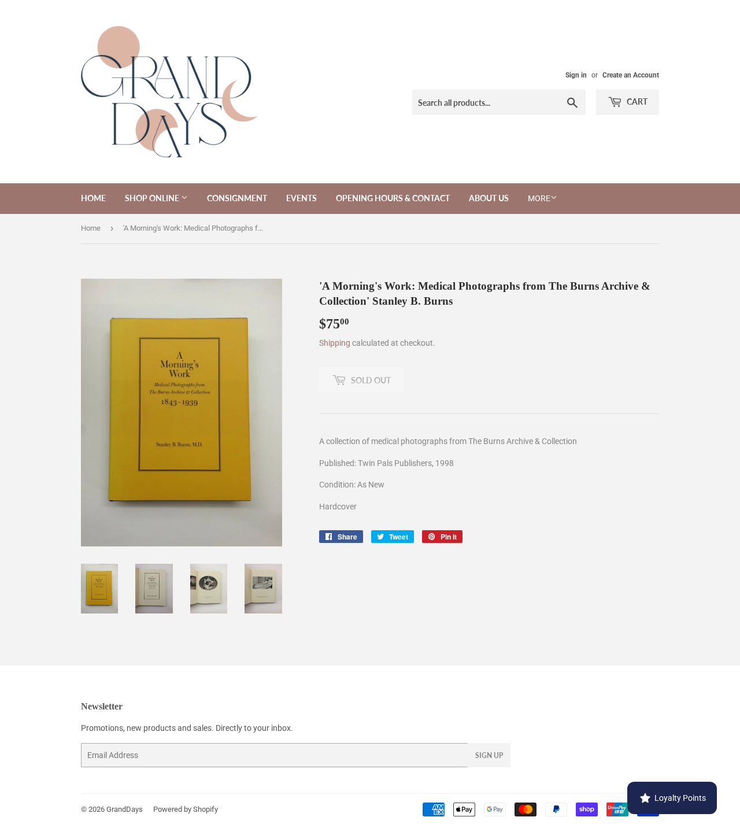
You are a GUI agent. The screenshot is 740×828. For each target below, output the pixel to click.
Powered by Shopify (185, 809)
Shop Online (153, 198)
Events (301, 198)
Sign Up (489, 755)
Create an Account (630, 75)
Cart (636, 101)
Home (93, 198)
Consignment (237, 198)
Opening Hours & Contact (393, 198)
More (539, 198)
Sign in (576, 75)
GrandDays (124, 809)
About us (489, 198)
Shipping (334, 343)
